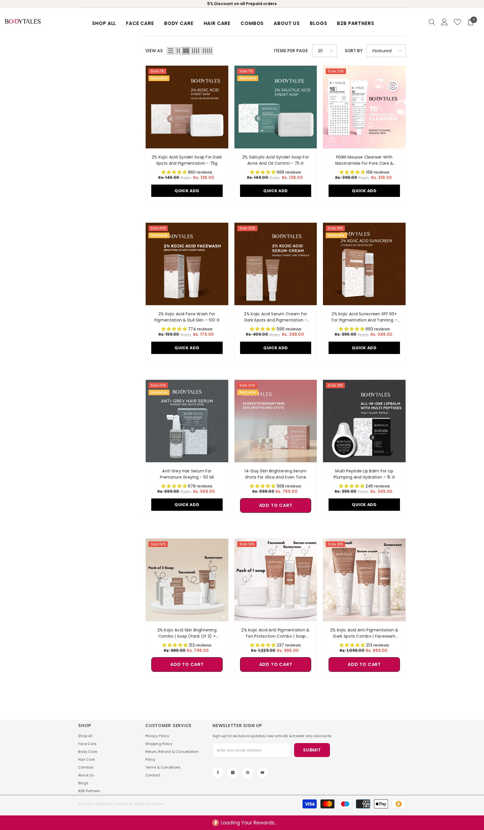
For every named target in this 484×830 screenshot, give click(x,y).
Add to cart (275, 505)
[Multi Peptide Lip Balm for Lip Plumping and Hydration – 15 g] (364, 421)
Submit (312, 750)
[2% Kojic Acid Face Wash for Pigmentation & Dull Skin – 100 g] (187, 264)
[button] (170, 50)
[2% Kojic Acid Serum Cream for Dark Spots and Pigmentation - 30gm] (275, 264)
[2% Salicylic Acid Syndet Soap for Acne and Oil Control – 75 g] (275, 107)
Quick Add (186, 191)
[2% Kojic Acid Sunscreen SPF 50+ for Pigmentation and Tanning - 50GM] (364, 264)
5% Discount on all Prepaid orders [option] (242, 3)
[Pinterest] (247, 772)
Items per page (291, 51)
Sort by (353, 51)
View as (154, 51)
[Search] (432, 22)
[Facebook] (218, 772)
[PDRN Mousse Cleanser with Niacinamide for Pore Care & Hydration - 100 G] (364, 107)
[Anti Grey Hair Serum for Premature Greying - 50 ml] (187, 421)
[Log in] (444, 22)
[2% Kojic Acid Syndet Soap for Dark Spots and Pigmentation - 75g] (187, 107)
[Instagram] (232, 772)
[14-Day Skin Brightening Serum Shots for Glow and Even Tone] (275, 421)
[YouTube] (262, 772)
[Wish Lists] (457, 22)
